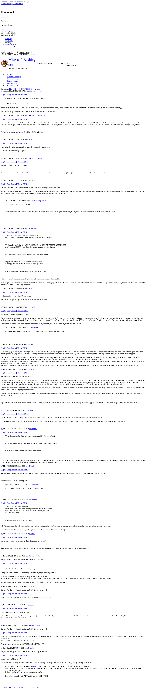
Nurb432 (32, 140)
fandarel (30, 344)
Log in (3, 29)
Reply (3, 94)
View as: (63, 65)
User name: (5, 17)
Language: (4, 25)
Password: (4, 21)
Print (26, 94)
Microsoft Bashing (22, 60)
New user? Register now (9, 31)
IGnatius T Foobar (35, 91)
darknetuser (33, 228)
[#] (2, 91)
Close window (6, 4)
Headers (20, 94)
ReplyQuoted (11, 94)
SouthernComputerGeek (37, 115)
